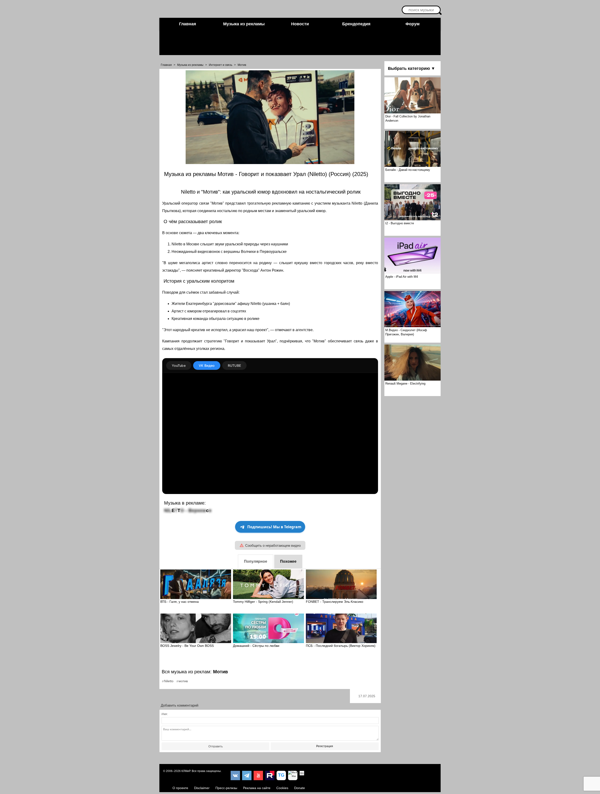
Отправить (215, 746)
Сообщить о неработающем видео (273, 545)
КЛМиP (185, 771)
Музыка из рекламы (244, 24)
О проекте (180, 788)
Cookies (282, 788)
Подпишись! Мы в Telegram (274, 526)
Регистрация (324, 746)
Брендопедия (356, 24)
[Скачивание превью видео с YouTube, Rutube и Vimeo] (281, 775)
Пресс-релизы (226, 788)
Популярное (255, 561)
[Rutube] (269, 775)
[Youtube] (258, 775)
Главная (187, 24)
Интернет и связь (220, 65)
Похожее (288, 561)
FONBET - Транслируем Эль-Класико (334, 601)
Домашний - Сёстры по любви (256, 646)
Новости (300, 24)
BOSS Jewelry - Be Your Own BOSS (187, 646)
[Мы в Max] (292, 775)
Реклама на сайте (256, 788)
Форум (412, 24)
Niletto (168, 681)
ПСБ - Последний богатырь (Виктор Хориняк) (340, 646)
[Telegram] (246, 775)
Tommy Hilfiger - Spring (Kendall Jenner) (263, 601)
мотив (183, 681)
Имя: (164, 714)
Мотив (242, 65)
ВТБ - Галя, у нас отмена (179, 601)
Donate (299, 788)
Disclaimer (202, 788)
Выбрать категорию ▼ (411, 68)
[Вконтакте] (235, 775)
